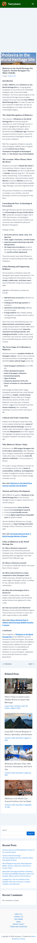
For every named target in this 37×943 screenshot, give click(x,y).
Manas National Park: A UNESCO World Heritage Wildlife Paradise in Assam (17, 622)
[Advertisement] (18, 27)
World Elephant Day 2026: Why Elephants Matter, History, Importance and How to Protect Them (17, 865)
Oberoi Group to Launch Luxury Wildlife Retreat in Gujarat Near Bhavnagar (17, 699)
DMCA (18, 922)
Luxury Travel (9, 706)
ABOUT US (18, 914)
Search (4, 830)
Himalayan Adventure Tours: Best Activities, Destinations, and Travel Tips (18, 766)
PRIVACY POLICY (18, 924)
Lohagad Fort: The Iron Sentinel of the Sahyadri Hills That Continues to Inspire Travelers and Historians (16, 881)
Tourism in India (19, 706)
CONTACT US (18, 917)
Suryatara (14, 3)
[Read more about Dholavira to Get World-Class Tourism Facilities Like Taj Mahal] (18, 788)
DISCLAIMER (18, 919)
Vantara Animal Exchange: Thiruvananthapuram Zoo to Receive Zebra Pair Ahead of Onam (17, 858)
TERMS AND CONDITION (18, 927)
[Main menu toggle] (33, 4)
